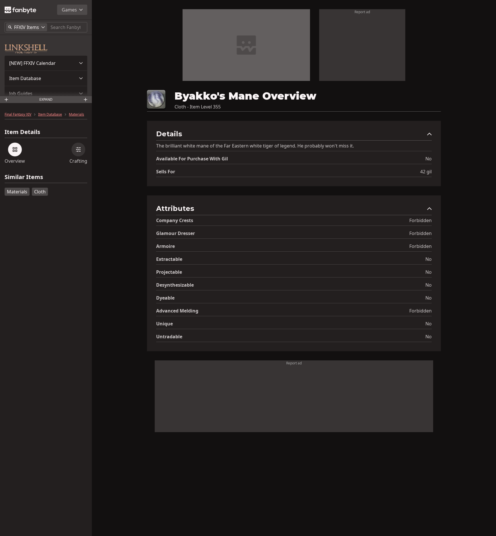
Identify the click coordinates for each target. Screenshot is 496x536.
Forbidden (420, 220)
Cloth (40, 192)
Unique (164, 324)
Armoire (165, 246)
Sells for (165, 171)
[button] (46, 63)
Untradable (169, 336)
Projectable (169, 272)
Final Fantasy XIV (18, 114)
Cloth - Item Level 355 (198, 107)
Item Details (22, 132)
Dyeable (165, 298)
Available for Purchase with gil (192, 159)
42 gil (426, 171)
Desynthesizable (175, 285)
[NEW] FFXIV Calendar (32, 63)
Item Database (25, 78)
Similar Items (24, 177)
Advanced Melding (177, 311)
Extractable (169, 259)
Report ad (362, 11)
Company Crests (174, 220)
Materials (76, 114)
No (428, 159)
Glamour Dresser (175, 233)
